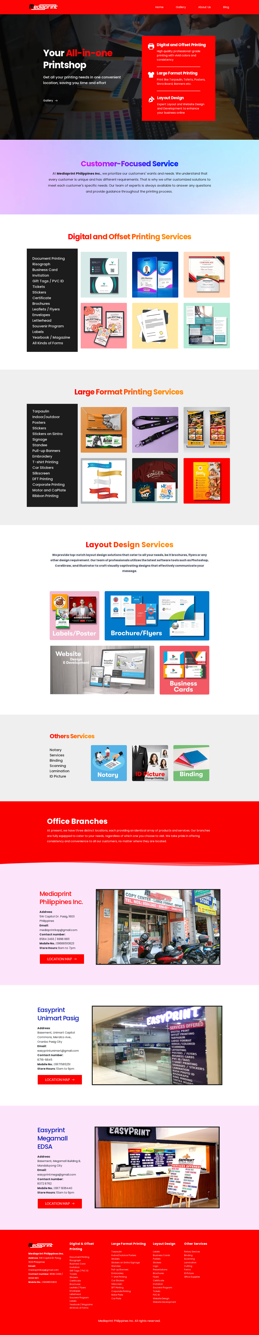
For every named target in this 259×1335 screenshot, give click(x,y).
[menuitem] (159, 7)
